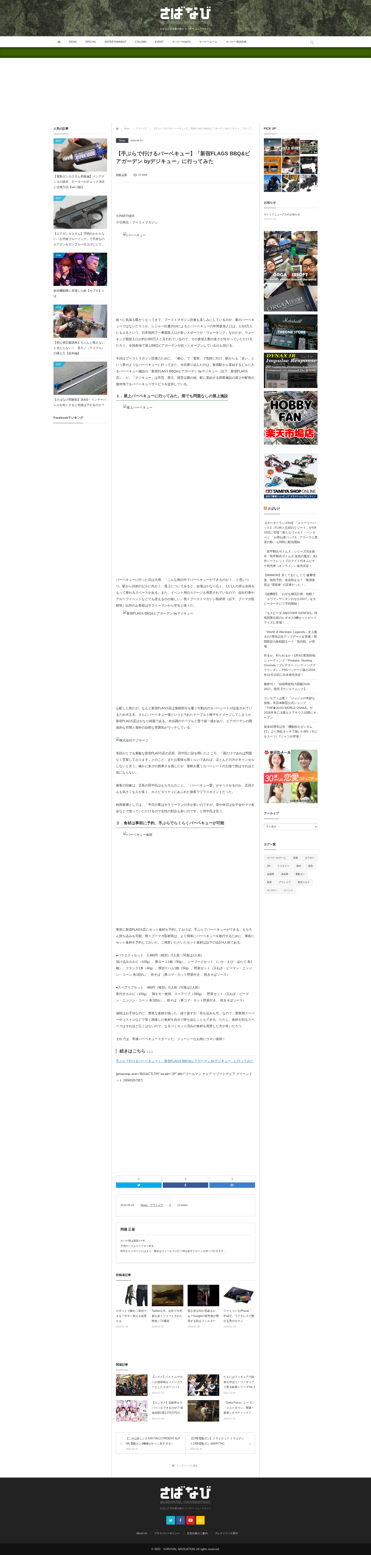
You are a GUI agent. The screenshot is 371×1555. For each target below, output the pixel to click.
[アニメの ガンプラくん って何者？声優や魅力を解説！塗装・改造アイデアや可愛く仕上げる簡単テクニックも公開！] (309, 147)
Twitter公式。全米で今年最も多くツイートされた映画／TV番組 (167, 1316)
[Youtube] (190, 1520)
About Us (141, 1533)
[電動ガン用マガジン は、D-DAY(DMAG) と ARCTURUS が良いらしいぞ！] (290, 183)
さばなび (274, 508)
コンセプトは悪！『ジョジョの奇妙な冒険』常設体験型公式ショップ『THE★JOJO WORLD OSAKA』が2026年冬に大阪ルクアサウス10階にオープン (290, 707)
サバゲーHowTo (181, 41)
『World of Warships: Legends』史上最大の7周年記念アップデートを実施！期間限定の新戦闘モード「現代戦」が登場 (290, 639)
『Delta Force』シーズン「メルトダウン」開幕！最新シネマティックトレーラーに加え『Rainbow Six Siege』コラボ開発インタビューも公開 (239, 1408)
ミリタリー (283, 866)
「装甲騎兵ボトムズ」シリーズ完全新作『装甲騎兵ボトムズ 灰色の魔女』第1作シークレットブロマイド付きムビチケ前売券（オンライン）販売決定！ (291, 559)
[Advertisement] (185, 90)
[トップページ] (117, 128)
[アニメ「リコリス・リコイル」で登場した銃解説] (309, 165)
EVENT (159, 41)
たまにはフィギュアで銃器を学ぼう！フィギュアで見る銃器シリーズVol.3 (239, 1382)
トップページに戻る (187, 1465)
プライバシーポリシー (167, 1533)
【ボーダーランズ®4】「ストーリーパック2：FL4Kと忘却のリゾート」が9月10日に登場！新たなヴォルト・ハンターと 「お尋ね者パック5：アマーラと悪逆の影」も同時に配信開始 (291, 532)
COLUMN (140, 41)
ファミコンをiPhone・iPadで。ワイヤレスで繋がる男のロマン (239, 1316)
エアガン (309, 857)
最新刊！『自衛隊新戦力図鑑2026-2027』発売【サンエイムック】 (287, 686)
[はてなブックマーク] (232, 1185)
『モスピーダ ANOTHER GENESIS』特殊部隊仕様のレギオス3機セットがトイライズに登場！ (290, 617)
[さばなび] (185, 15)
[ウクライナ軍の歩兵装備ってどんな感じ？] (309, 183)
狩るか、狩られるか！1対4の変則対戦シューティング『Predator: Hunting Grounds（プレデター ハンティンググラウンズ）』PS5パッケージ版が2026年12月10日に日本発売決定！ (290, 665)
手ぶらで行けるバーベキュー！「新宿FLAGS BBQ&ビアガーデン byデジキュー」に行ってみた (184, 1061)
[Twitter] (139, 1185)
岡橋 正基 (121, 174)
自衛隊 (270, 874)
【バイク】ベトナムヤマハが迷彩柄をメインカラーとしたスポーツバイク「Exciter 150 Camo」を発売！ (167, 1382)
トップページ (59, 41)
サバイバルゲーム (276, 857)
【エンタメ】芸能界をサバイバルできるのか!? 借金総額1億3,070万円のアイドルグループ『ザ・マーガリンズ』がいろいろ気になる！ (167, 1408)
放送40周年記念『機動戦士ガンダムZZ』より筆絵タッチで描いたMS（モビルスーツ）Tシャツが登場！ (290, 731)
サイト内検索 (312, 41)
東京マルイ (304, 882)
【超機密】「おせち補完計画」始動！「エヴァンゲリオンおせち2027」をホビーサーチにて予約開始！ (290, 598)
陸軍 (269, 882)
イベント (288, 890)
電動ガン (300, 874)
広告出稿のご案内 (197, 1533)
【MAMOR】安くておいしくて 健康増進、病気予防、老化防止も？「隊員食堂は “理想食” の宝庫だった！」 (289, 579)
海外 (298, 866)
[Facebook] (185, 1185)
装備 (295, 857)
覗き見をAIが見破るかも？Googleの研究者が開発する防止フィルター (203, 1316)
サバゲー (272, 890)
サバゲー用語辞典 (236, 41)
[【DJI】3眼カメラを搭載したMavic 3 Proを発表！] (272, 147)
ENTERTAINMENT (115, 41)
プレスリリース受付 (226, 1533)
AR (268, 866)
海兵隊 (284, 874)
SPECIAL (90, 41)
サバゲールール (208, 41)
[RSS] (200, 1520)
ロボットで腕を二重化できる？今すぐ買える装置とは (131, 1316)
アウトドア (156, 1205)
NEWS (73, 41)
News (122, 140)
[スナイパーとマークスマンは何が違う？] (290, 165)
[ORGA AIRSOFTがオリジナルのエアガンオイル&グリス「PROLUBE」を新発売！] (272, 165)
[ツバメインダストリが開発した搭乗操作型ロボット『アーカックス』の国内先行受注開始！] (272, 183)
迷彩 (310, 866)
